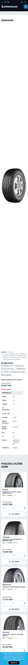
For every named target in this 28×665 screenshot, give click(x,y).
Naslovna (4, 352)
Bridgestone (23, 354)
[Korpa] (25, 2)
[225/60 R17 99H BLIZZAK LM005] (14, 575)
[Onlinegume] (11, 7)
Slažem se (14, 662)
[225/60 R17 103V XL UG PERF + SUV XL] (14, 622)
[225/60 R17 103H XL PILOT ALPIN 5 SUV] (14, 480)
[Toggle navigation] (26, 6)
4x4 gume (11, 352)
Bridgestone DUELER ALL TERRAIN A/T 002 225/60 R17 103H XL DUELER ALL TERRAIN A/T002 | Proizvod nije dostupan (15, 357)
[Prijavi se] (22, 2)
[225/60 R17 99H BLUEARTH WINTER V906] (14, 527)
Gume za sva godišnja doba (10, 354)
